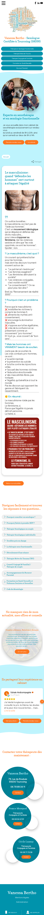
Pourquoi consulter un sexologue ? (21, 517)
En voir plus (22, 652)
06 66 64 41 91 (18, 819)
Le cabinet (31, 142)
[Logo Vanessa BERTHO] (22, 20)
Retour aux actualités (13, 483)
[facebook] (35, 3)
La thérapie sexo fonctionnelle (19, 547)
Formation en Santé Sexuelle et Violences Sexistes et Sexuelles (20, 582)
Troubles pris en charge (16, 541)
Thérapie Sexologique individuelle (21, 535)
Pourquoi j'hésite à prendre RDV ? (21, 523)
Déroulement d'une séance (18, 552)
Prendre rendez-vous (13, 142)
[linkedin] (38, 3)
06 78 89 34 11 (18, 786)
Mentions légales (22, 897)
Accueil (6, 157)
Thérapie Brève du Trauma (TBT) (20, 558)
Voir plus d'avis (11, 721)
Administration (22, 902)
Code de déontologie (15, 589)
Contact (18, 793)
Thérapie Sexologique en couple (20, 529)
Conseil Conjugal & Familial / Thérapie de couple (19, 565)
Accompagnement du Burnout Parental (19, 574)
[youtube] (41, 3)
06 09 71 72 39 (26, 852)
